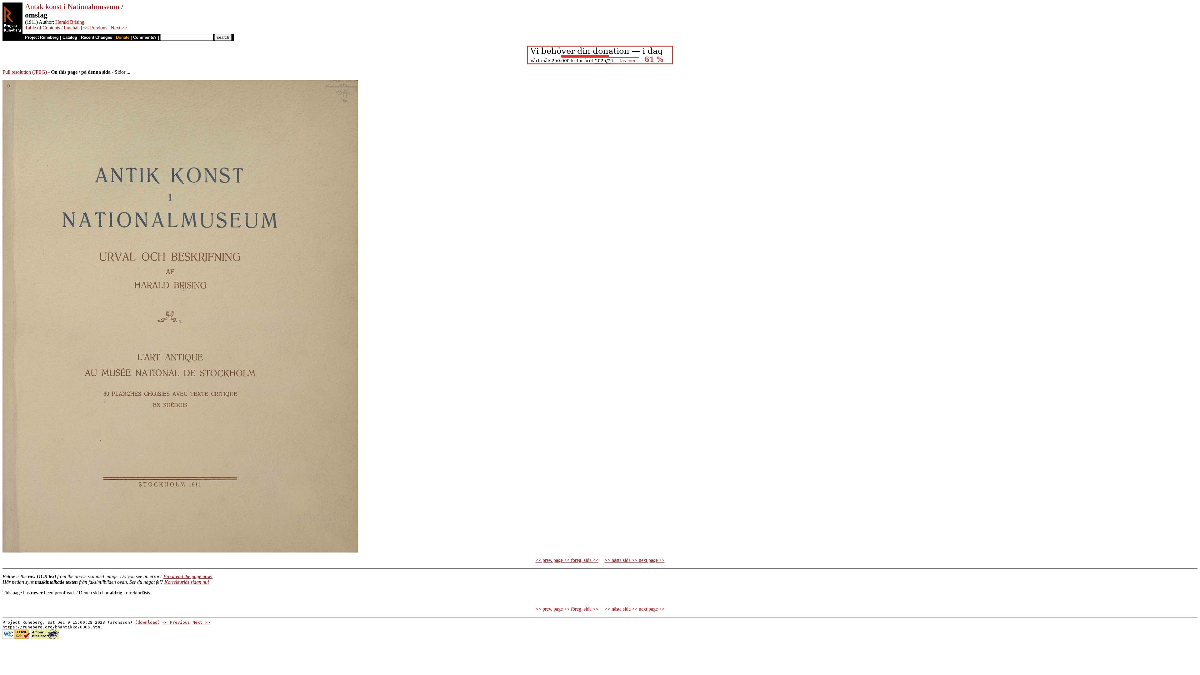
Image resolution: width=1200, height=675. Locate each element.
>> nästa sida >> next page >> (635, 560)
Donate (122, 37)
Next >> (119, 27)
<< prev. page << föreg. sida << (567, 560)
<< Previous (95, 27)
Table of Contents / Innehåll (52, 27)
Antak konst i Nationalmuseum (72, 6)
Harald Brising (69, 22)
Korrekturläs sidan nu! (186, 582)
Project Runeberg (42, 37)
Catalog (69, 37)
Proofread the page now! (187, 576)
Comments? (145, 37)
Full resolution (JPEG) (24, 72)
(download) (147, 622)
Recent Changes (96, 37)
